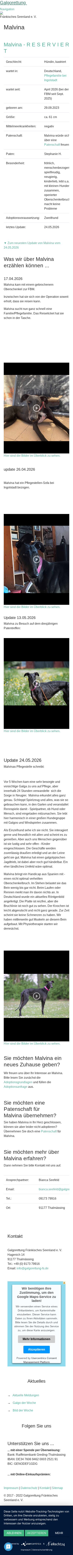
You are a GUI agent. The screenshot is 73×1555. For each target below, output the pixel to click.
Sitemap (57, 1488)
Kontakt (44, 1488)
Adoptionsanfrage (15, 1086)
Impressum (11, 1488)
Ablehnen (14, 1533)
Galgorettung (13, 2)
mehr (59, 1533)
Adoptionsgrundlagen (18, 1082)
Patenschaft (52, 144)
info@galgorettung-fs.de (32, 1268)
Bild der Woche (23, 1410)
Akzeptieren (36, 1349)
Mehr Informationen (36, 1338)
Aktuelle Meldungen (26, 1395)
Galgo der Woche (24, 1402)
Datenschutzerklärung (42, 1550)
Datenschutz (29, 1488)
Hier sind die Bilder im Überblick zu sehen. (32, 455)
